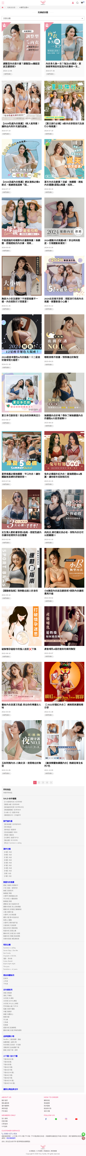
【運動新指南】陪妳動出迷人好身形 (20, 591)
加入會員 (5, 1118)
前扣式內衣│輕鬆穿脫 (10, 928)
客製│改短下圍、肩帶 (10, 1050)
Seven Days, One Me (10, 950)
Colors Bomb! (8, 961)
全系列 (5, 978)
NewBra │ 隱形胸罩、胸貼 (12, 1039)
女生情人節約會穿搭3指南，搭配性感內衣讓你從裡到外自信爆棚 (22, 533)
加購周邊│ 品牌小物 (10, 1042)
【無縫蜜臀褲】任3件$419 (12, 810)
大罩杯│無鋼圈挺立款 (10, 896)
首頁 (2, 7)
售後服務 (47, 1103)
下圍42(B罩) (7, 1064)
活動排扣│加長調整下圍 (11, 1047)
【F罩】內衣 (7, 865)
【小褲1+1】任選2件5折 (11, 812)
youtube (79, 1119)
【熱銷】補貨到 (8, 835)
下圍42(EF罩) (7, 1070)
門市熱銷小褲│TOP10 (10, 1006)
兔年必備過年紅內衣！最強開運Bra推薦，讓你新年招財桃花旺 (63, 475)
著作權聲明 (5, 1106)
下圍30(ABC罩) (8, 1059)
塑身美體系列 (8, 975)
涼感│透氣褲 (7, 993)
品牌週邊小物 (8, 1036)
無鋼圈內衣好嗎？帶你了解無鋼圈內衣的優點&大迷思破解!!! (63, 417)
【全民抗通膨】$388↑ (10, 832)
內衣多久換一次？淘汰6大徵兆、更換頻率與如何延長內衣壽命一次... (63, 65)
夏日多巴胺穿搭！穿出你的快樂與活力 (21, 415)
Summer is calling (9, 948)
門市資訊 (5, 1111)
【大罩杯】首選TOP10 (10, 837)
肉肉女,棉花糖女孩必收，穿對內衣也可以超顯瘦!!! (64, 533)
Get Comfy (7, 953)
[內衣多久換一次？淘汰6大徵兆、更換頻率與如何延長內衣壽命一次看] (64, 60)
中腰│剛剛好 (7, 1011)
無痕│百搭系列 (8, 890)
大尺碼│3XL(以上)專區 (10, 1003)
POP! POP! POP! (9, 964)
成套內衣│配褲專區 (9, 1027)
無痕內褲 (6, 1017)
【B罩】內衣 (7, 855)
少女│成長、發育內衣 (10, 888)
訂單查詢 (5, 1124)
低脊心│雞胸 (7, 920)
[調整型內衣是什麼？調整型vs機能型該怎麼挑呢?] (21, 60)
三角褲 (5, 1022)
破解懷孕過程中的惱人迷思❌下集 (19, 649)
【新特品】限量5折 (9, 829)
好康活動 (5, 1121)
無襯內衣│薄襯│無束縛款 (11, 936)
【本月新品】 (7, 827)
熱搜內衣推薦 (8, 882)
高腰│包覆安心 (8, 1014)
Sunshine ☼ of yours (10, 969)
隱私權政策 (5, 1103)
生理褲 (5, 1025)
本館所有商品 (7, 792)
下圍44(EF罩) (7, 1078)
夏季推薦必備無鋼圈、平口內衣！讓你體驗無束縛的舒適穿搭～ (21, 475)
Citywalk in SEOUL (9, 956)
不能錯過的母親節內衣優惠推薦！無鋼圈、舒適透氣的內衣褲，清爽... (21, 242)
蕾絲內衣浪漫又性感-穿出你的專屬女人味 (21, 706)
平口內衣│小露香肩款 (10, 898)
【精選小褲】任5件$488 (11, 804)
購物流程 (47, 1100)
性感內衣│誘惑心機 (9, 931)
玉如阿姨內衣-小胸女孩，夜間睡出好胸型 (21, 764)
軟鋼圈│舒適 (7, 901)
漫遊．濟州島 (7, 958)
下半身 (5, 984)
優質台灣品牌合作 (10, 1089)
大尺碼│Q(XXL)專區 (10, 1001)
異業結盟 (5, 1108)
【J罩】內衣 (7, 876)
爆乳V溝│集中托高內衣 (11, 917)
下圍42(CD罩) (7, 1067)
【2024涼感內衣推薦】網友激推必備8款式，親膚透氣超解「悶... (21, 183)
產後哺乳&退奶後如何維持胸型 (59, 649)
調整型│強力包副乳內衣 (11, 904)
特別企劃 (7, 945)
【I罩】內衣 (7, 873)
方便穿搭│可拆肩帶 (9, 925)
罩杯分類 (7, 849)
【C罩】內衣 (7, 857)
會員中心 (73, 3)
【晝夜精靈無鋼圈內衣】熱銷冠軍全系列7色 (63, 764)
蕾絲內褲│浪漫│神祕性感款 (12, 1030)
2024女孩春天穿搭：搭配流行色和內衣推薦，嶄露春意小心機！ (63, 300)
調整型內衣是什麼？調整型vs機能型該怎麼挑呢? (21, 65)
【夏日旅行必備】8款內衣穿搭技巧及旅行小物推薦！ (64, 125)
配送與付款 (47, 1108)
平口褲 (5, 1019)
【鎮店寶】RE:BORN (10, 840)
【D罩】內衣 (7, 860)
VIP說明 (4, 1126)
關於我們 (5, 1100)
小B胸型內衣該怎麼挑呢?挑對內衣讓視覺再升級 (64, 592)
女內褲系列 (7, 990)
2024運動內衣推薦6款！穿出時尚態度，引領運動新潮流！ (62, 242)
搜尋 (77, 3)
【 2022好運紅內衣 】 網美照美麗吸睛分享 (63, 706)
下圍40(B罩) (7, 1062)
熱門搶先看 (7, 821)
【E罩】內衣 (7, 863)
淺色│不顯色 (7, 995)
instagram (69, 1119)
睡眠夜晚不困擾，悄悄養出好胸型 (61, 357)
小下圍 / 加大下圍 (10, 1056)
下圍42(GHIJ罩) (8, 1072)
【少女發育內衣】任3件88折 (12, 802)
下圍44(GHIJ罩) (8, 1080)
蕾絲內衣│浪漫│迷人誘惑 (11, 933)
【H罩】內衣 (7, 871)
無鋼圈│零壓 (7, 893)
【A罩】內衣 (7, 852)
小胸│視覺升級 (8, 912)
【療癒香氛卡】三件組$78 (12, 815)
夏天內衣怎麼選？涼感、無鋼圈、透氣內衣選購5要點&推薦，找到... (63, 183)
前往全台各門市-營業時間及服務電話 (18, 1141)
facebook (49, 1119)
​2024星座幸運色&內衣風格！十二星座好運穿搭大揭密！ (21, 358)
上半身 (5, 981)
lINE (59, 1119)
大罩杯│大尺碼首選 (9, 914)
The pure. (6, 966)
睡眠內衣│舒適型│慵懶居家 (12, 909)
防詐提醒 (47, 1106)
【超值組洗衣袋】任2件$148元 (13, 807)
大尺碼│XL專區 (8, 998)
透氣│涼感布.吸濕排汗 (10, 885)
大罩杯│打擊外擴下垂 (10, 923)
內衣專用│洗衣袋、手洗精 (12, 1045)
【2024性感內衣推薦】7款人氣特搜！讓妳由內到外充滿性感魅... (21, 125)
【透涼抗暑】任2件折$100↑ (12, 824)
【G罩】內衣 (7, 868)
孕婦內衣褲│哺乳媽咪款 (11, 939)
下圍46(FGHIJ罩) (9, 1083)
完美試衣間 (11, 7)
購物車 (83, 2)
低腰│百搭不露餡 (9, 1009)
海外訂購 (47, 1111)
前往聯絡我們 (11, 1138)
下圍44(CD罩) (7, 1075)
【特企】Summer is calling (12, 843)
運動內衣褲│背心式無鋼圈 (12, 906)
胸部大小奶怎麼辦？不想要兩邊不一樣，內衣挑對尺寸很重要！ (20, 300)
